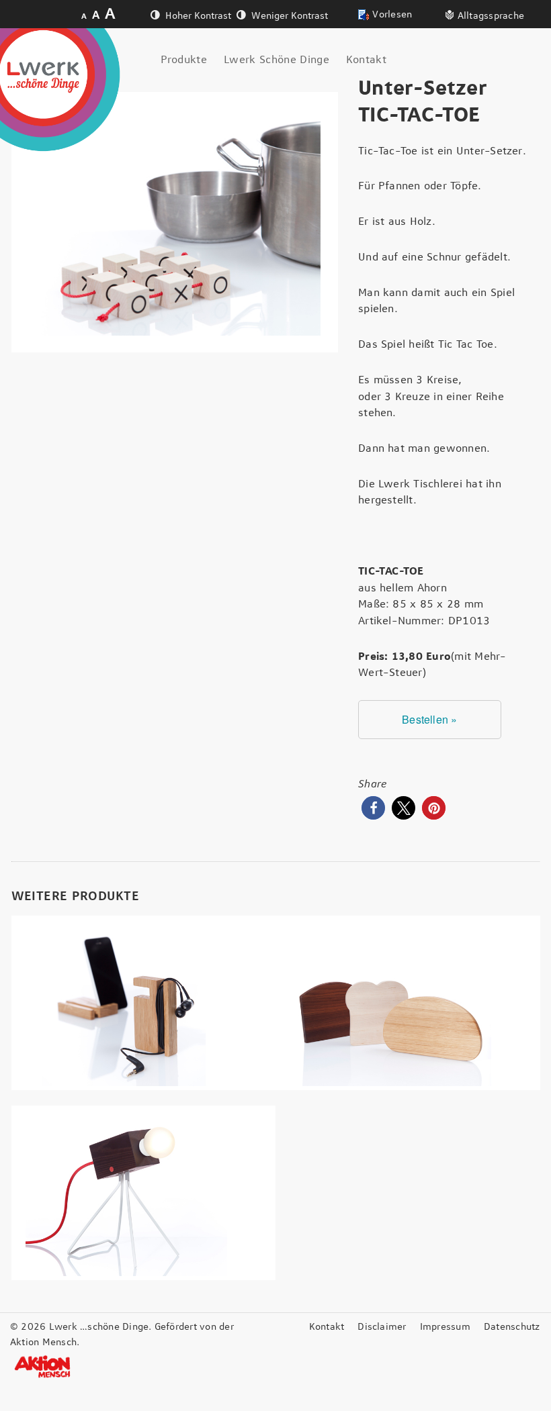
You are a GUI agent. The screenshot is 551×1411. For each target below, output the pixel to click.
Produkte (184, 60)
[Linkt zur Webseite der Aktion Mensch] (43, 1366)
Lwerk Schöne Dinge (276, 60)
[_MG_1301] (175, 222)
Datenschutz (512, 1327)
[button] (373, 808)
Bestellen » (430, 719)
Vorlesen (392, 14)
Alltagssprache (491, 16)
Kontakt (366, 60)
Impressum (445, 1327)
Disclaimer (381, 1327)
